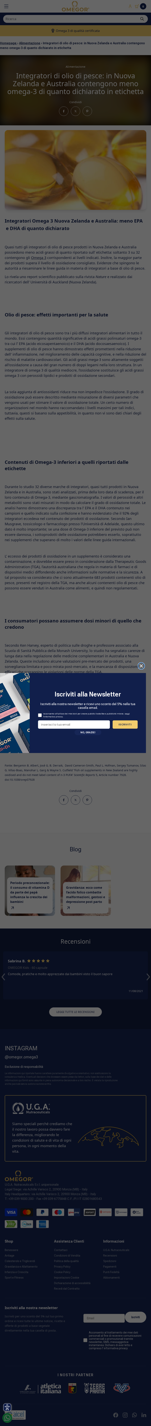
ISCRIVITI (125, 724)
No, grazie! (87, 732)
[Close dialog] (141, 666)
